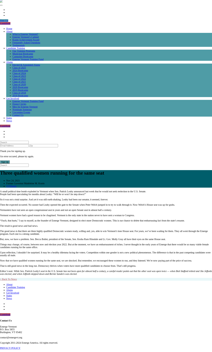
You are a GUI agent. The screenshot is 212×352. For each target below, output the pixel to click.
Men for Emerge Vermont (25, 106)
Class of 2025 (19, 67)
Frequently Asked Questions (26, 42)
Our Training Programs (23, 51)
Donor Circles (19, 104)
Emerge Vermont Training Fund (28, 59)
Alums (9, 62)
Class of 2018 (19, 92)
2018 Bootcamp (20, 95)
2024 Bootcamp (20, 70)
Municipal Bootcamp (22, 53)
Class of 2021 (19, 81)
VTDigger (11, 186)
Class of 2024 (19, 73)
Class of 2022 (19, 79)
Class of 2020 (19, 84)
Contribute (5, 23)
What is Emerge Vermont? (25, 34)
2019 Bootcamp (20, 90)
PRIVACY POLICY (10, 348)
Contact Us (17, 115)
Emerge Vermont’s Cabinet (25, 37)
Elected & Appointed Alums (26, 65)
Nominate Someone (22, 109)
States (9, 118)
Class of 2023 (19, 76)
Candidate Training (15, 48)
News (9, 120)
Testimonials (18, 45)
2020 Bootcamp (20, 87)
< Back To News (8, 279)
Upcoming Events (21, 112)
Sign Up (4, 20)
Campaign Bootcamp (22, 56)
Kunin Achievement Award (25, 39)
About (9, 31)
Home (9, 28)
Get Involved (12, 98)
